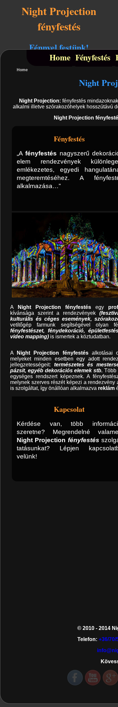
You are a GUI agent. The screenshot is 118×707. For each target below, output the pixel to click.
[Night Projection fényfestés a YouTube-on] (93, 678)
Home (59, 57)
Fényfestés (92, 57)
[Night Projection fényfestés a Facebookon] (75, 678)
